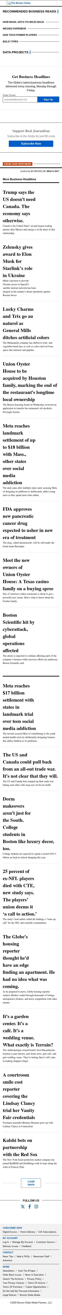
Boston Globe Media (30, 1295)
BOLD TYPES (10, 41)
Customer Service (45, 1242)
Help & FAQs (23, 1256)
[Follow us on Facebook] (31, 1206)
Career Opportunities (36, 1287)
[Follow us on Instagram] (37, 1206)
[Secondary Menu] (3, 3)
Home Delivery (27, 1232)
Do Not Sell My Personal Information (21, 1291)
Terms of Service (36, 1283)
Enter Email (9, 95)
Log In (6, 1242)
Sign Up (48, 99)
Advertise (7, 1260)
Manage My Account (22, 1242)
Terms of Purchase (12, 1287)
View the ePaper (26, 1271)
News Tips (8, 1256)
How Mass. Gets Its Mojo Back (23, 22)
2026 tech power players (20, 35)
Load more (31, 1183)
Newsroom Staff (41, 1256)
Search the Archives (13, 1279)
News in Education (34, 1274)
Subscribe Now (31, 143)
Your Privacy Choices (13, 1283)
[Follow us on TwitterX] (24, 1206)
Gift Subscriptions (47, 1232)
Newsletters (8, 1271)
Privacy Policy (34, 1279)
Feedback (27, 1246)
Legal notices (9, 1295)
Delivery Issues (10, 1246)
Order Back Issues (12, 1274)
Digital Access (10, 1232)
